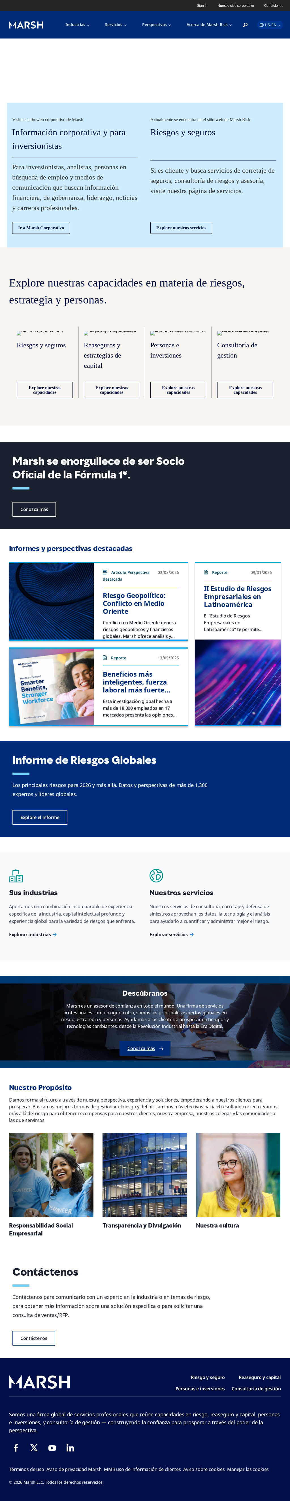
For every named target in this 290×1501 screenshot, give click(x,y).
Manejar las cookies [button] (248, 1469)
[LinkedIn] (70, 1448)
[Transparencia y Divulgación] (145, 1175)
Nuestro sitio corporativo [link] (236, 6)
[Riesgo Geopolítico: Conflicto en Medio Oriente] (51, 601)
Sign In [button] (202, 6)
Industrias (75, 24)
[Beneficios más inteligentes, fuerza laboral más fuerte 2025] (51, 687)
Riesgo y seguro (208, 1377)
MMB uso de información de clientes (142, 1469)
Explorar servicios (169, 934)
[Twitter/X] (34, 1448)
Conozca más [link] (34, 509)
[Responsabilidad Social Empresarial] (51, 1175)
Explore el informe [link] (39, 817)
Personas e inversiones (200, 1388)
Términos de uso (26, 1469)
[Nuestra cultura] (238, 1175)
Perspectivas (154, 24)
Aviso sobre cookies (204, 1469)
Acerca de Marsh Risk (207, 24)
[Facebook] (16, 1448)
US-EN (271, 24)
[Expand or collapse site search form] (245, 25)
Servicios (113, 24)
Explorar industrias (30, 934)
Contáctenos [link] (273, 6)
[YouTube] (52, 1448)
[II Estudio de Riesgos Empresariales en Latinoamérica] (238, 682)
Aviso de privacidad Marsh (74, 1469)
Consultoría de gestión (256, 1388)
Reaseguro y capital (260, 1377)
